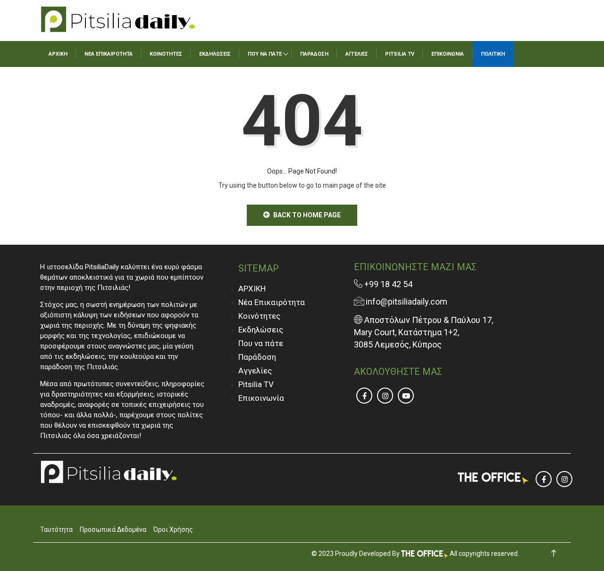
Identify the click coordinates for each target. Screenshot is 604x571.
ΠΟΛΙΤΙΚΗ (493, 54)
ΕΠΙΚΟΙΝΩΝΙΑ (447, 54)
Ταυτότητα (56, 529)
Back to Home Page (307, 215)
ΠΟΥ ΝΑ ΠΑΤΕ (265, 54)
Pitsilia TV (256, 384)
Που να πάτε (260, 343)
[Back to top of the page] (553, 553)
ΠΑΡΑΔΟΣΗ (314, 54)
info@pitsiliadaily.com (406, 301)
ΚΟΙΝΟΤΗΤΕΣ (166, 54)
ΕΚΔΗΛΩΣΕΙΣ (215, 54)
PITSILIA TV (399, 54)
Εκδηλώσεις (260, 329)
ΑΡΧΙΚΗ (58, 54)
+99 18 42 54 (387, 284)
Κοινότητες (259, 316)
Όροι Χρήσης (173, 529)
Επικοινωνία (261, 398)
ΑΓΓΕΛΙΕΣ (356, 54)
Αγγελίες (255, 370)
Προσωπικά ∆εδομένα (113, 529)
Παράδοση (257, 357)
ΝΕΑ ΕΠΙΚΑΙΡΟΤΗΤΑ (108, 54)
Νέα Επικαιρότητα (271, 302)
